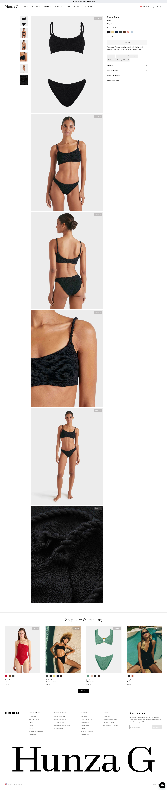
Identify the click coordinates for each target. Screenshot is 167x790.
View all (83, 691)
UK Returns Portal (59, 722)
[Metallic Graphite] (120, 32)
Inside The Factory (86, 719)
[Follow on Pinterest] (13, 713)
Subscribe (157, 727)
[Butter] (112, 32)
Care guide (32, 734)
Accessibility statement (36, 731)
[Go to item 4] (24, 57)
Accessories (78, 6)
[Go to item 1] (24, 21)
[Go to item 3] (24, 45)
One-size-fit (106, 716)
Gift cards (32, 728)
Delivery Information (60, 716)
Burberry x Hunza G (109, 722)
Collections (89, 6)
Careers (83, 728)
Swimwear (47, 6)
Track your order (34, 719)
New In (25, 6)
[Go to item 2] (24, 33)
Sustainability (85, 722)
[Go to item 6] (24, 80)
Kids (68, 6)
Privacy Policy (85, 734)
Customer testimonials (110, 719)
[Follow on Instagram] (6, 713)
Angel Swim (130, 681)
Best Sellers (36, 6)
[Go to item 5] (24, 68)
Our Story (84, 716)
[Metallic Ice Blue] (131, 32)
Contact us (32, 716)
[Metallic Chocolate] (124, 32)
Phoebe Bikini (51, 681)
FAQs (30, 722)
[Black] (108, 32)
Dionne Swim (9, 681)
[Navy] (116, 32)
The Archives (85, 725)
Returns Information (60, 719)
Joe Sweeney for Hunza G (111, 725)
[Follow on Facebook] (17, 713)
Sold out (127, 42)
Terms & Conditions (87, 731)
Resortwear (59, 6)
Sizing (31, 725)
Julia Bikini (90, 681)
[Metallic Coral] (128, 32)
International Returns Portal (62, 725)
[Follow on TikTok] (10, 713)
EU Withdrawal (58, 728)
